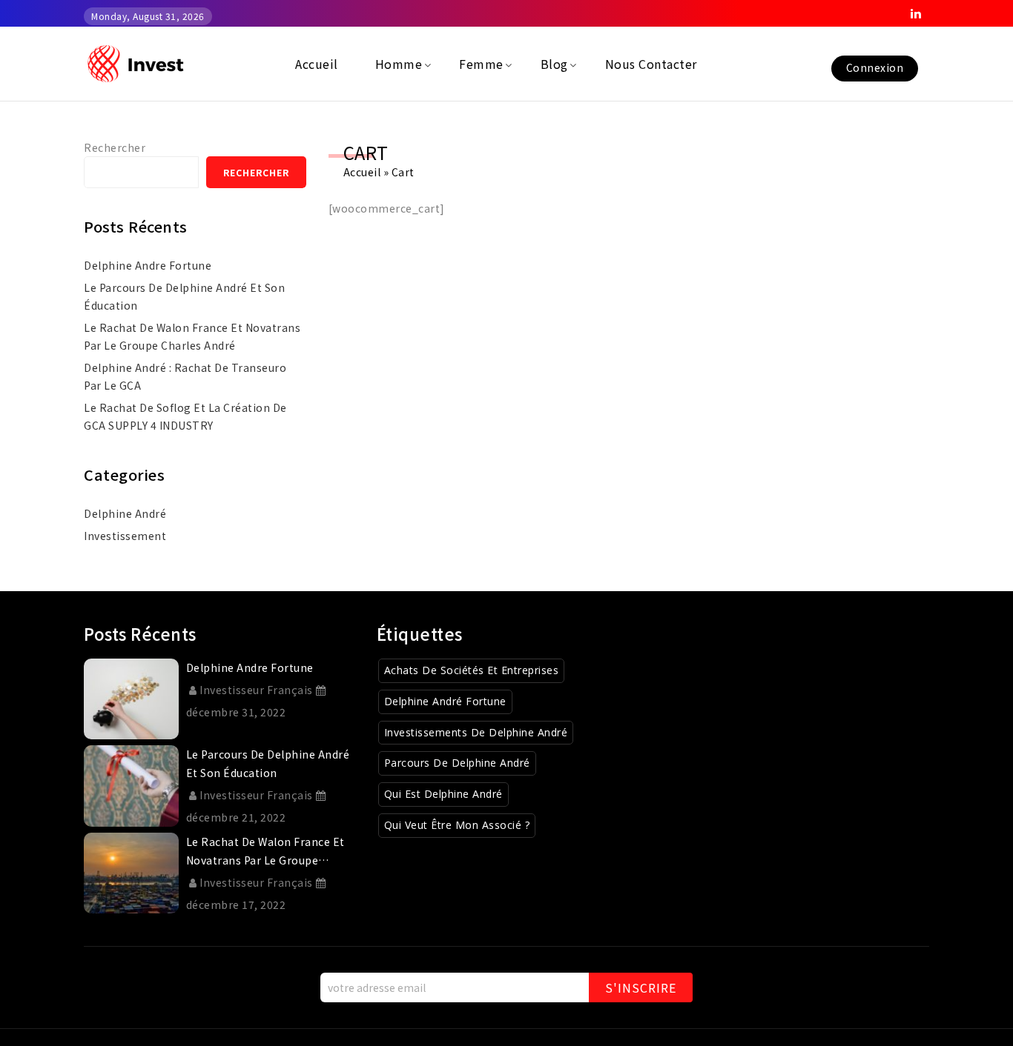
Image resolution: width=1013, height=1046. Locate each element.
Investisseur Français (256, 689)
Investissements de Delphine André (476, 732)
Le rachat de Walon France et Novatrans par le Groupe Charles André (192, 336)
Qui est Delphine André (443, 794)
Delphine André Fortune (445, 701)
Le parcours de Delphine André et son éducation (184, 296)
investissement (125, 535)
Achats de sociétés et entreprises (471, 670)
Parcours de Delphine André (457, 763)
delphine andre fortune (147, 265)
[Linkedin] (916, 13)
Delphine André (125, 513)
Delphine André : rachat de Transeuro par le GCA (185, 376)
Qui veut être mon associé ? (457, 825)
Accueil (362, 171)
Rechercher (114, 147)
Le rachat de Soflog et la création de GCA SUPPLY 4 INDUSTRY (185, 416)
